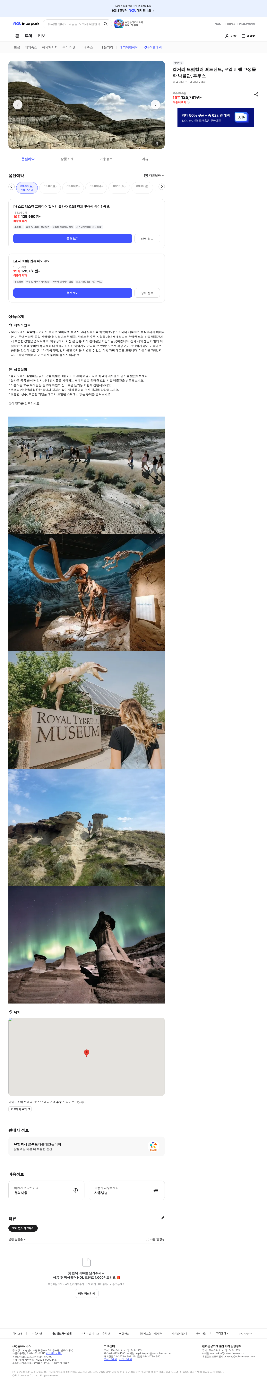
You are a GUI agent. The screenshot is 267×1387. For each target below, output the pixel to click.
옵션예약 (28, 159)
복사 (82, 1102)
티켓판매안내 (179, 1333)
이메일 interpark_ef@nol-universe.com (223, 1353)
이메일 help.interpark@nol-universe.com (149, 1353)
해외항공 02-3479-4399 (117, 1356)
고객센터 (221, 1333)
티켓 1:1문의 (125, 1359)
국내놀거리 (105, 47)
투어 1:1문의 (110, 1359)
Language (244, 1333)
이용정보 (106, 159)
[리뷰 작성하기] (162, 1218)
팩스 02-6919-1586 (114, 1353)
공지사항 (201, 1333)
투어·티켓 (69, 47)
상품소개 (67, 159)
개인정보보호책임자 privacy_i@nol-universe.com (228, 1356)
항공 (17, 47)
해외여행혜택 (129, 47)
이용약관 (37, 1333)
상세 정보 (147, 238)
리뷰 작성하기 (86, 1293)
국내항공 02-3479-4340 (146, 1356)
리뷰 (145, 159)
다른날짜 (155, 175)
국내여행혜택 (152, 47)
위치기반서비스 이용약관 (95, 1333)
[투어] (28, 36)
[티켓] (41, 36)
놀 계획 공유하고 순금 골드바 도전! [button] (72, 24)
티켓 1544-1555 (133, 1350)
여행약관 (124, 1333)
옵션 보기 (72, 238)
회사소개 (17, 1333)
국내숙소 (86, 47)
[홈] (17, 36)
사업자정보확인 (54, 1353)
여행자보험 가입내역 (150, 1333)
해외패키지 (50, 47)
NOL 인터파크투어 (23, 1228)
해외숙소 (31, 47)
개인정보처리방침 (61, 1333)
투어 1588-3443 (113, 1350)
